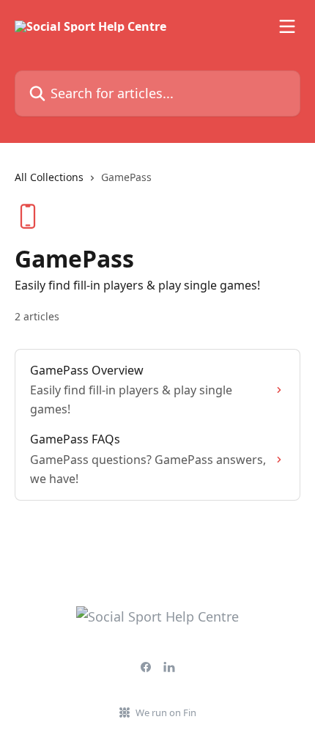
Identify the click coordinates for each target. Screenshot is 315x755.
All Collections (49, 177)
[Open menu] (287, 26)
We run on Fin (166, 712)
